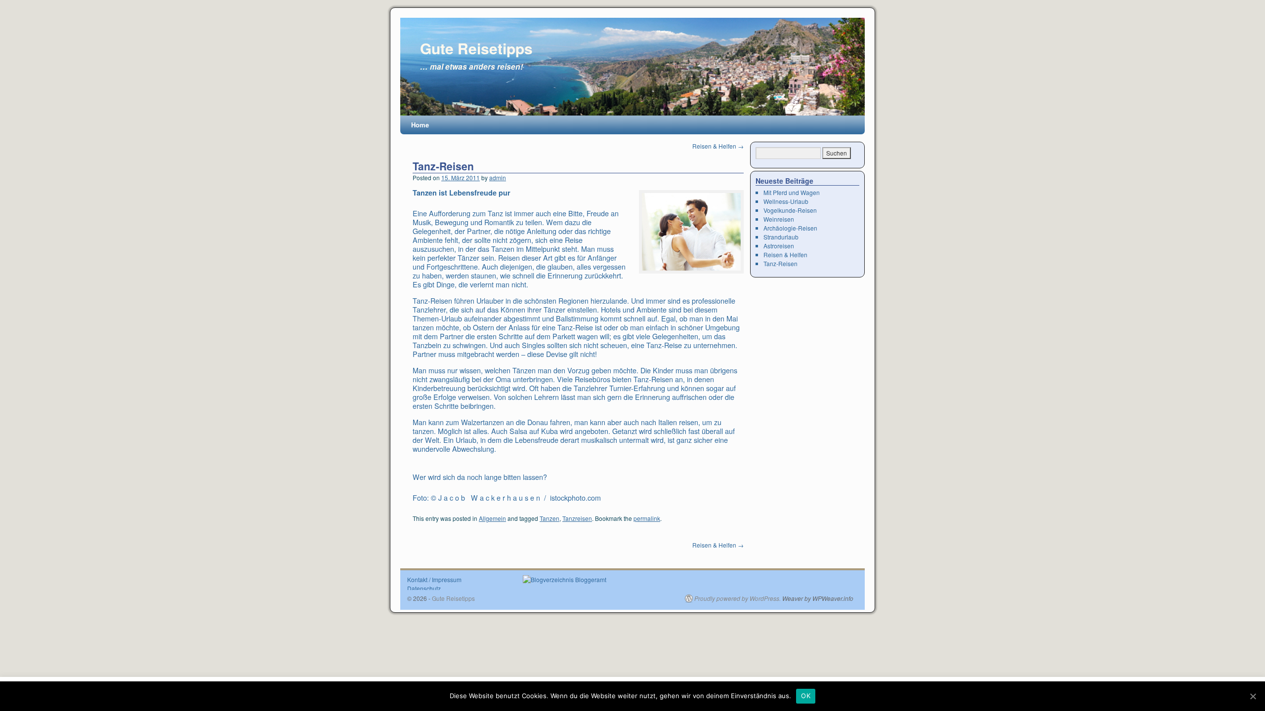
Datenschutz (424, 588)
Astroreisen (778, 245)
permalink (646, 518)
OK (805, 696)
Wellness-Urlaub (785, 201)
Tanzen (549, 518)
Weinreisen (778, 219)
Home (420, 124)
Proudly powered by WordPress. (737, 598)
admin (497, 177)
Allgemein (492, 518)
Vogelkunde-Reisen (790, 210)
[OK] (1253, 696)
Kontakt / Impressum (434, 579)
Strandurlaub (781, 237)
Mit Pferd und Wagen (791, 192)
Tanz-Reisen (443, 165)
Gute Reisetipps (476, 48)
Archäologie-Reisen (790, 228)
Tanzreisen (577, 518)
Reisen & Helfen (718, 146)
